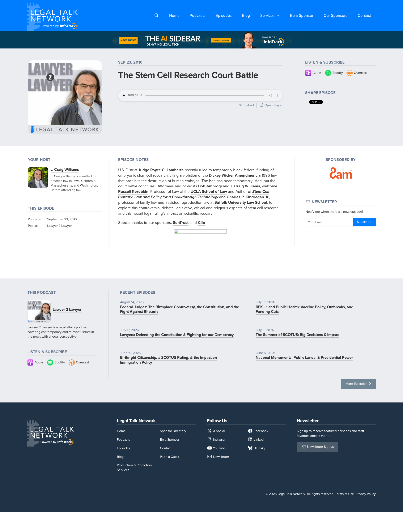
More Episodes (356, 383)
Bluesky (259, 448)
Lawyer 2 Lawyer (59, 225)
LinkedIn (259, 439)
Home (174, 15)
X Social (218, 430)
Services (267, 15)
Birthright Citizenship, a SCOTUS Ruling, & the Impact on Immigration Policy (168, 360)
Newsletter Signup (320, 446)
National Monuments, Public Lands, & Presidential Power (304, 357)
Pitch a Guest (169, 456)
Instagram (219, 439)
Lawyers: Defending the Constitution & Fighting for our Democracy (177, 334)
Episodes (224, 15)
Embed (248, 105)
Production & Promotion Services (134, 467)
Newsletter (220, 456)
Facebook (260, 430)
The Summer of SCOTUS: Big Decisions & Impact (297, 334)
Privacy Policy (366, 493)
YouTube (219, 448)
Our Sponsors (335, 15)
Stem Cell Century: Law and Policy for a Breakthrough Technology (193, 194)
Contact (364, 15)
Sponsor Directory (173, 430)
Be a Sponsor (301, 15)
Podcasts (197, 15)
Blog (246, 15)
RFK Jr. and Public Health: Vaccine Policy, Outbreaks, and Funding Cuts (304, 309)
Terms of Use (344, 493)
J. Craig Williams (65, 169)
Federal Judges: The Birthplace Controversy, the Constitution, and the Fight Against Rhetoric (179, 309)
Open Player (273, 105)
